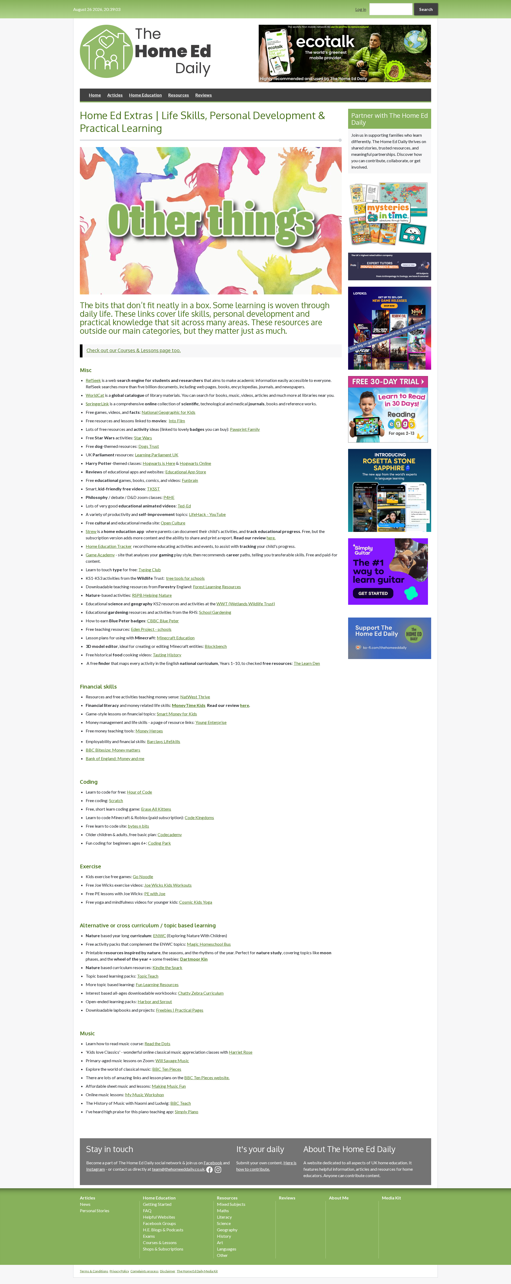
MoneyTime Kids (188, 705)
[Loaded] (389, 328)
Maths (223, 1210)
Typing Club (149, 569)
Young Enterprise (210, 722)
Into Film (177, 420)
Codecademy (170, 834)
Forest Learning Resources (217, 586)
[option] (345, 53)
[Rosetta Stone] (389, 490)
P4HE (168, 497)
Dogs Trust (148, 446)
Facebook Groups (159, 1223)
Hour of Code (139, 791)
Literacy (224, 1216)
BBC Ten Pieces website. (206, 1077)
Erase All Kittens (156, 808)
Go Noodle (143, 876)
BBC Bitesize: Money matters (113, 749)
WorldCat (95, 395)
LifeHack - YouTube (207, 514)
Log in (360, 9)
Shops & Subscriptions (163, 1248)
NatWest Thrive (195, 696)
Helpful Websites (159, 1216)
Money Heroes (149, 730)
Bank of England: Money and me (115, 758)
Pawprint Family (245, 429)
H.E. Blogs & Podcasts (163, 1229)
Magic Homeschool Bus (209, 944)
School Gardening (215, 612)
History (224, 1236)
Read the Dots (157, 1043)
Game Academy (100, 554)
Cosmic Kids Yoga (195, 901)
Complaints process (144, 1271)
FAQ (147, 1210)
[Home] (166, 51)
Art (220, 1242)
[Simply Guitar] (389, 571)
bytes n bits (138, 825)
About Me (339, 1197)
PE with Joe (154, 893)
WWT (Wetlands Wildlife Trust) (245, 603)
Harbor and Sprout (155, 1001)
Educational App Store (185, 471)
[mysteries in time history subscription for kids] (389, 213)
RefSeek (93, 380)
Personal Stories (94, 1210)
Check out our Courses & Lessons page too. (133, 350)
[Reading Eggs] (389, 409)
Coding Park (159, 842)
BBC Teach (180, 1103)
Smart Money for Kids (177, 713)
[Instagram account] (218, 1169)
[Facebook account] (209, 1169)
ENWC (159, 935)
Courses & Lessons (160, 1242)
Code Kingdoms (199, 817)
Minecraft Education (176, 637)
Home (95, 94)
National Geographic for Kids (168, 412)
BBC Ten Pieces (166, 1069)
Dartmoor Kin (194, 958)
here (244, 705)
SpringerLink (97, 403)
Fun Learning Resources (157, 984)
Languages (226, 1248)
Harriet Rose (240, 1051)
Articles (115, 94)
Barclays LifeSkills (163, 741)
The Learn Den (307, 663)
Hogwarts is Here (159, 463)
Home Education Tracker (109, 546)
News (85, 1204)
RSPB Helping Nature (152, 595)
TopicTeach (147, 975)
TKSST (153, 488)
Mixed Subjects (231, 1204)
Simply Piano (186, 1111)
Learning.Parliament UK (156, 454)
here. (271, 537)
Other (222, 1255)
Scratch (116, 800)
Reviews (203, 94)
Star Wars (143, 437)
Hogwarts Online (195, 463)
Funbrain (190, 480)
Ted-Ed (184, 505)
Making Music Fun (169, 1086)
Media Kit (391, 1197)
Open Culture (173, 522)
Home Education (145, 94)
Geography (227, 1229)
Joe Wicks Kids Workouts (168, 884)
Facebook (213, 1162)
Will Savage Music (172, 1060)
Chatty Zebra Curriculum (201, 992)
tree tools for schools (185, 578)
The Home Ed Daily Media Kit (197, 1271)
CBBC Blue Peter (163, 620)
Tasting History (167, 654)
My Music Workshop (144, 1094)
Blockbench (216, 646)
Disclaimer (167, 1271)
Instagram (95, 1169)
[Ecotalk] (345, 53)
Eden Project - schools (151, 629)
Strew (91, 531)
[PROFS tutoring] (389, 266)
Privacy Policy (119, 1271)
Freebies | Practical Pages (179, 1009)
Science (224, 1223)
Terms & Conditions (94, 1271)
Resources (178, 94)
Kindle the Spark (167, 967)
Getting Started (157, 1204)
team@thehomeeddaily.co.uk (178, 1169)
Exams (149, 1236)
